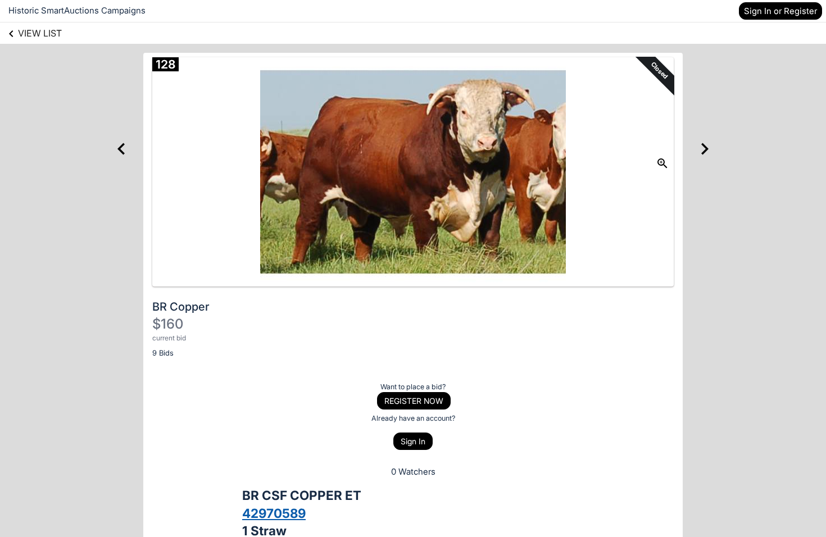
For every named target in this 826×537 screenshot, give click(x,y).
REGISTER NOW (413, 401)
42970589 (274, 513)
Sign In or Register (780, 11)
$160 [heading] (167, 324)
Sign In (413, 441)
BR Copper (181, 306)
